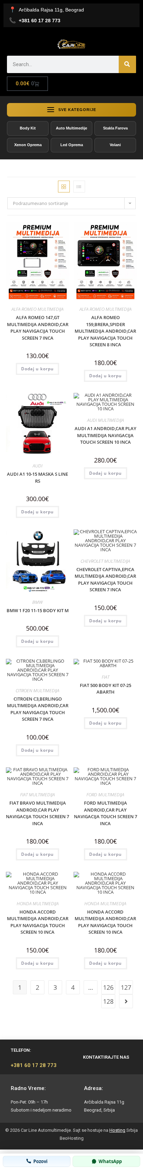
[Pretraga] (127, 64)
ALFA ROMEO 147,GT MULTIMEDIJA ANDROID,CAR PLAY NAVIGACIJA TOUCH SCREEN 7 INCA (37, 327)
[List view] (79, 186)
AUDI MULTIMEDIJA (105, 420)
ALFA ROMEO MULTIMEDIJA (37, 309)
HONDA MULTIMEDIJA (38, 903)
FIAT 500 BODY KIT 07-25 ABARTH (105, 688)
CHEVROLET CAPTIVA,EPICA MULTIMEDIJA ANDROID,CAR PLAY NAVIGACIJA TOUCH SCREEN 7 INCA (105, 579)
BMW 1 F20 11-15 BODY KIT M (38, 610)
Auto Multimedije (71, 128)
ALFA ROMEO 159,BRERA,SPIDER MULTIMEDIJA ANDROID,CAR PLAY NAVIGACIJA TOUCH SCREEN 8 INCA (105, 331)
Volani (115, 145)
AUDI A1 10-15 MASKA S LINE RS (37, 477)
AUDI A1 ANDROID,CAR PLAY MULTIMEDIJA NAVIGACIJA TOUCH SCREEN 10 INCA (105, 435)
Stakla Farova (115, 128)
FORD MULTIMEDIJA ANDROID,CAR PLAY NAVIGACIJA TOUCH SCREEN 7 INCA (105, 813)
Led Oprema (71, 145)
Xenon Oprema (28, 145)
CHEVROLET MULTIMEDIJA (105, 561)
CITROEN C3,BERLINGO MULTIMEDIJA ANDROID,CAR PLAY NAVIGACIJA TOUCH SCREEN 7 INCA (37, 709)
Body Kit (28, 128)
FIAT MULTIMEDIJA (37, 794)
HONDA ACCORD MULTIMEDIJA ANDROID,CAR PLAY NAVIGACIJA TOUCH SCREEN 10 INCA (37, 922)
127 (126, 987)
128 (108, 1001)
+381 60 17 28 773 (34, 1065)
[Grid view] (64, 186)
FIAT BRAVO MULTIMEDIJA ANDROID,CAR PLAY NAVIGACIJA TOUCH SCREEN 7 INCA (37, 813)
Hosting (117, 1130)
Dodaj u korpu (37, 369)
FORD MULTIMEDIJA (105, 794)
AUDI (37, 466)
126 (108, 987)
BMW (37, 602)
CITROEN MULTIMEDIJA (37, 690)
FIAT (105, 677)
